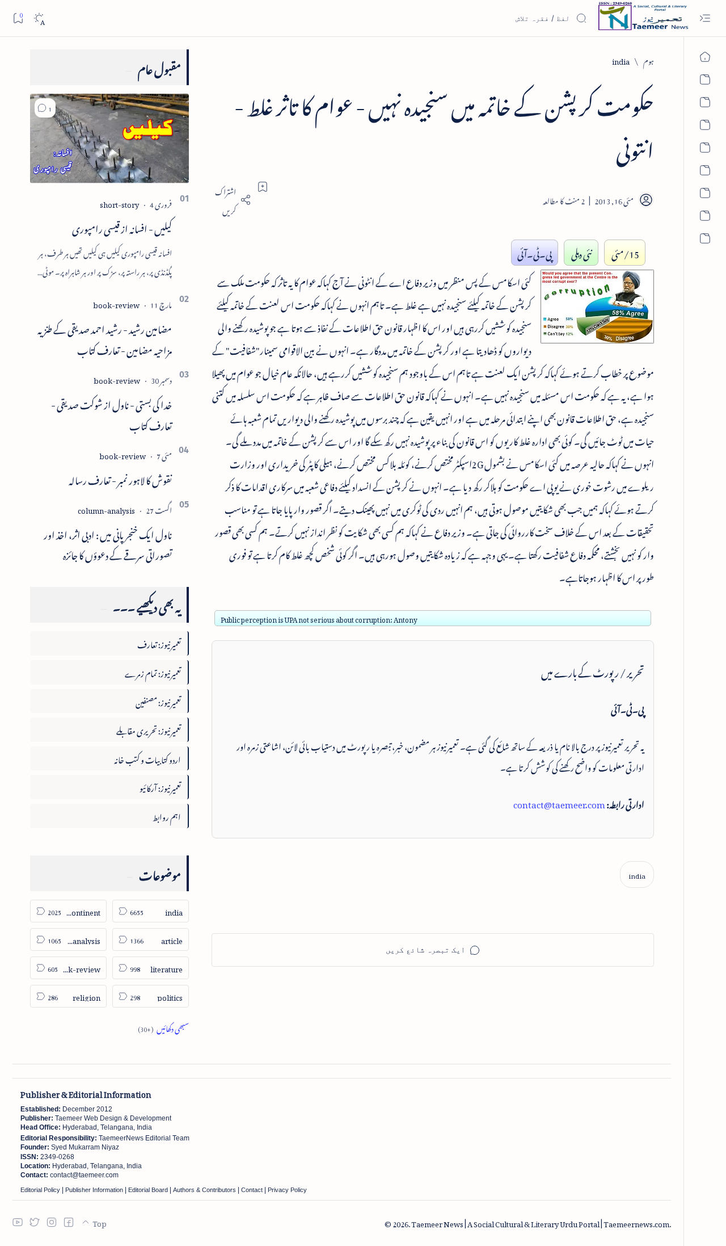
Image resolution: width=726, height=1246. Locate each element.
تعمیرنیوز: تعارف (159, 643)
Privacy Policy (287, 1189)
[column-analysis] (106, 509)
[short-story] (119, 203)
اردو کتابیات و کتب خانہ (147, 758)
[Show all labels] (163, 1027)
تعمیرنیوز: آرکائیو (160, 786)
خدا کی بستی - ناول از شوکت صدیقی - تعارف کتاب (111, 413)
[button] (45, 108)
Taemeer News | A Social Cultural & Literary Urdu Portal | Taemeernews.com (540, 1222)
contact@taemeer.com (559, 802)
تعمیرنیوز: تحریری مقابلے (148, 729)
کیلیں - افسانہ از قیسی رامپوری (122, 227)
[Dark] (39, 18)
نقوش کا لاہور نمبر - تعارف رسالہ (120, 478)
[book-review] (116, 303)
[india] (637, 874)
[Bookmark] (18, 18)
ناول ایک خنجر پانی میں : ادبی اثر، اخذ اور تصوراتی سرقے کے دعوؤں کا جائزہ (108, 543)
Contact (252, 1189)
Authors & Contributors (204, 1189)
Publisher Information (94, 1189)
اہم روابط (167, 815)
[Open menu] (705, 18)
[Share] (231, 200)
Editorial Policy (40, 1189)
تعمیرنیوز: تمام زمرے (153, 672)
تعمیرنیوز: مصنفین (158, 701)
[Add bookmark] (262, 186)
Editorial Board (148, 1189)
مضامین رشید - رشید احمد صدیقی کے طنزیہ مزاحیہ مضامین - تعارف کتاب (104, 338)
